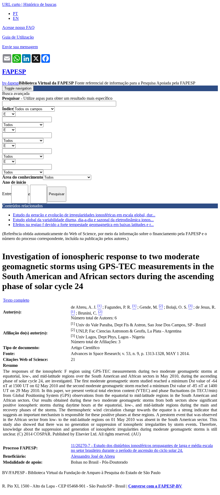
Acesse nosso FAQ (18, 27)
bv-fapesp (10, 83)
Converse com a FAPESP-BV (155, 486)
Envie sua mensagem (20, 47)
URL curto (11, 4)
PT (15, 13)
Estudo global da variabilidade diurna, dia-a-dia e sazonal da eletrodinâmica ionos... (83, 219)
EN (16, 18)
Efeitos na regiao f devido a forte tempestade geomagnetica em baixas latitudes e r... (83, 224)
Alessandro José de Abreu (93, 456)
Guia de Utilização (18, 37)
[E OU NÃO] (9, 114)
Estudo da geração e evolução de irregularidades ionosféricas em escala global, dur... (84, 215)
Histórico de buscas (39, 4)
